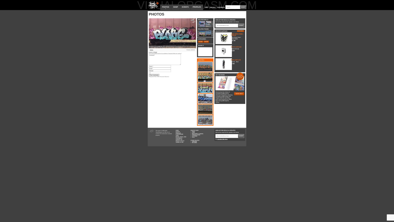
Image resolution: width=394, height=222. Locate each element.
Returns (194, 142)
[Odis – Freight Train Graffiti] (205, 120)
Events (185, 7)
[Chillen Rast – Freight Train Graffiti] (205, 109)
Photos (165, 7)
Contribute (221, 7)
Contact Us (179, 139)
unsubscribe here (222, 139)
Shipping (194, 141)
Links (206, 7)
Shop (175, 7)
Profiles (197, 7)
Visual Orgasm (153, 5)
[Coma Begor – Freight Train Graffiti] (205, 99)
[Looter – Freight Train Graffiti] (205, 88)
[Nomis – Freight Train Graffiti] (205, 77)
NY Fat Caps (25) (236, 47)
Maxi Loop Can (236, 60)
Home (177, 130)
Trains (206, 41)
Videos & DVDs (196, 134)
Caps (193, 132)
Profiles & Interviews (179, 133)
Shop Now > (240, 30)
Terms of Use (179, 142)
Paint (193, 131)
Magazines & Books (197, 133)
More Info (239, 93)
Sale (193, 137)
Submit (243, 7)
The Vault (213, 7)
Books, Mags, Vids (181, 136)
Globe (151, 50)
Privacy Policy (180, 140)
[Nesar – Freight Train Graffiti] (205, 67)
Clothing (194, 136)
